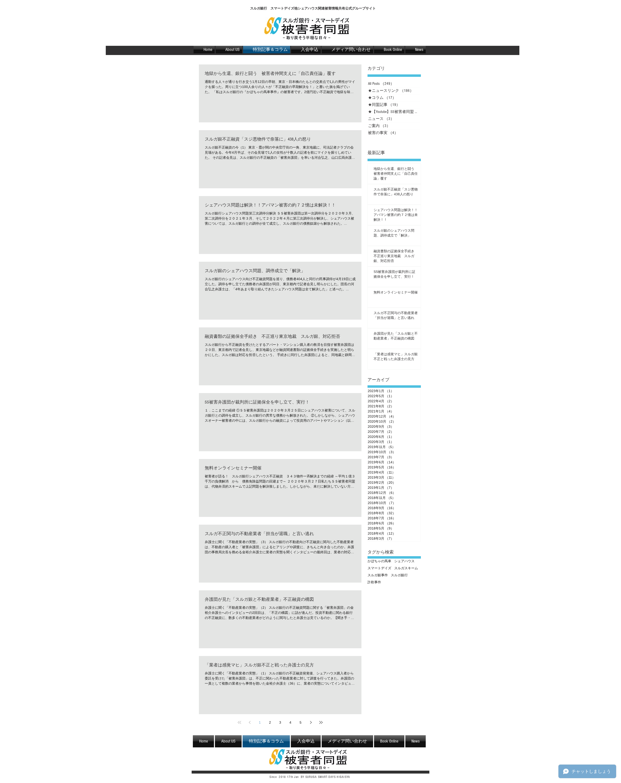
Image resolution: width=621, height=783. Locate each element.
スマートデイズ (379, 568)
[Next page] (310, 722)
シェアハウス (404, 561)
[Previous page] (249, 722)
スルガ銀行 (399, 575)
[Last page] (321, 722)
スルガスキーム (406, 568)
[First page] (239, 722)
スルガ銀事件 (378, 575)
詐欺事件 (374, 582)
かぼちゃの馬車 (379, 561)
